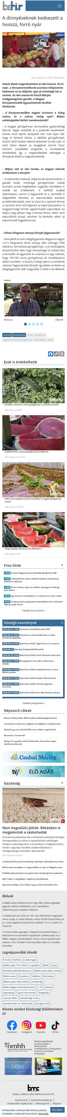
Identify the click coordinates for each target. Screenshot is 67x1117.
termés (50, 340)
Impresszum (21, 1100)
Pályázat (57, 1103)
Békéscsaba (9, 976)
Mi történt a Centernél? (14, 735)
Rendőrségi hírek (29, 998)
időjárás (36, 976)
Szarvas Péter (10, 998)
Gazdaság (7, 335)
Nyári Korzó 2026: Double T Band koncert (38, 678)
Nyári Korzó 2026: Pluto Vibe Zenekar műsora (40, 692)
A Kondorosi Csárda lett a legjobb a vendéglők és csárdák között (32, 723)
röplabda (35, 965)
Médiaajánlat (42, 1103)
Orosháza (24, 976)
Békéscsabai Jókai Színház (47, 970)
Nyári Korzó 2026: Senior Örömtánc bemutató (40, 655)
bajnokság (8, 992)
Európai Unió (42, 1003)
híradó (6, 959)
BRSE (45, 965)
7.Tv (40, 987)
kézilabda (49, 976)
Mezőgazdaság (19, 335)
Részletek (43, 1113)
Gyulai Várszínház (26, 992)
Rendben (57, 1110)
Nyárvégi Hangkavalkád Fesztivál (28, 649)
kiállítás (17, 959)
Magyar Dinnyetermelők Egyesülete (17, 340)
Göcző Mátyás (39, 340)
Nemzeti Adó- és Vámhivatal (18, 1003)
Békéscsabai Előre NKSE (15, 981)
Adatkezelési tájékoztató (19, 1103)
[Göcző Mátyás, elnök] (33, 299)
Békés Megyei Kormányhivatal (18, 987)
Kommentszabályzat (41, 1100)
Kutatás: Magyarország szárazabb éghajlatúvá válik (34, 573)
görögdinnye (40, 335)
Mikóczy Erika (59, 77)
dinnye (30, 335)
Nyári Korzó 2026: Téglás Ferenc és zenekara (39, 643)
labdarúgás (30, 959)
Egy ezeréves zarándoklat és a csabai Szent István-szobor (36, 596)
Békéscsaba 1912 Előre (15, 965)
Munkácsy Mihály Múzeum (17, 970)
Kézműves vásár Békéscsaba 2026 (35, 629)
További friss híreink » (33, 610)
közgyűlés (44, 992)
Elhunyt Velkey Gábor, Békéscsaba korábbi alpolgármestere (30, 718)
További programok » (33, 703)
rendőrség (36, 981)
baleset (49, 987)
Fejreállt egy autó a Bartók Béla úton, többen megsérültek (30, 729)
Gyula (54, 965)
